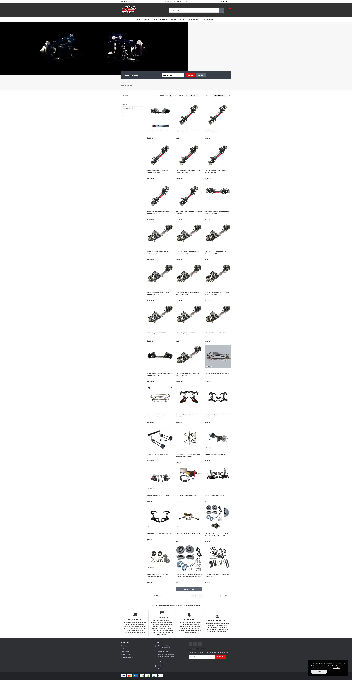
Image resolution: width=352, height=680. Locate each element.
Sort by (208, 95)
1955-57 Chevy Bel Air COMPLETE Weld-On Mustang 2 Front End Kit (187, 334)
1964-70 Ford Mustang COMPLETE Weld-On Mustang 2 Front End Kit (187, 374)
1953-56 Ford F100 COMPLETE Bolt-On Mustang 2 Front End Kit (189, 212)
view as (161, 95)
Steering (181, 19)
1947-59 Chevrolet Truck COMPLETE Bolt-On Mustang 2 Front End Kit (216, 131)
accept (319, 672)
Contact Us (220, 1)
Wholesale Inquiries (127, 657)
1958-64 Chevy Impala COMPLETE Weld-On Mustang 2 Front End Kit (158, 334)
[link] (160, 114)
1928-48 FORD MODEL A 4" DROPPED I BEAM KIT (217, 374)
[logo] (129, 10)
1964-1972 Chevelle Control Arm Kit (214, 495)
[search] (221, 10)
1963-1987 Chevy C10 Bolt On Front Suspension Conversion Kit (159, 131)
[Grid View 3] (170, 95)
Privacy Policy (125, 651)
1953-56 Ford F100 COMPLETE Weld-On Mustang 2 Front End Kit (217, 334)
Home (138, 19)
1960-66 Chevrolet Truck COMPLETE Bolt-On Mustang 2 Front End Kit (187, 131)
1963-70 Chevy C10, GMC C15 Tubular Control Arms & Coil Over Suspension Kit (188, 455)
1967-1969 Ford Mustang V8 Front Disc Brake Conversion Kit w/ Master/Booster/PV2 (217, 534)
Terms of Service (126, 654)
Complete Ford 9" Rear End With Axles (215, 454)
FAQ (122, 648)
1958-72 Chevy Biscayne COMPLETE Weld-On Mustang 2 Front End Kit (217, 293)
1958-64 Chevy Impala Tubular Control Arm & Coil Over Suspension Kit (218, 415)
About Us (124, 646)
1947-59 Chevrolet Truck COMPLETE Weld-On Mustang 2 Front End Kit (188, 252)
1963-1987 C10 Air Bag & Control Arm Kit (158, 495)
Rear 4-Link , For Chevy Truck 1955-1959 (157, 454)
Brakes (173, 19)
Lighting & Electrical (194, 19)
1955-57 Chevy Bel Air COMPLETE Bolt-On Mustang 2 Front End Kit (158, 212)
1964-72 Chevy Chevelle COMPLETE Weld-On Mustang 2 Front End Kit (188, 293)
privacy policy (336, 667)
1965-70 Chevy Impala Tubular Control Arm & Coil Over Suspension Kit (189, 415)
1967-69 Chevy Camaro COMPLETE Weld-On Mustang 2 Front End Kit (158, 293)
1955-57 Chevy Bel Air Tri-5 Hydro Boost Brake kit (188, 534)
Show (181, 95)
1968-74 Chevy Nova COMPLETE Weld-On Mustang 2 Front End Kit (216, 252)
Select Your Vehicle (131, 75)
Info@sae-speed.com (127, 1)
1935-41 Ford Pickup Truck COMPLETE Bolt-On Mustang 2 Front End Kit (217, 212)
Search (190, 75)
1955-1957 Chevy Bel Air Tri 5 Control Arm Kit (159, 533)
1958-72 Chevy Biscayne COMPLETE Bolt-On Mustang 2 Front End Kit (188, 171)
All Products (208, 19)
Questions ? (164, 661)
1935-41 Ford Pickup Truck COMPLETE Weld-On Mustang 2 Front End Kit (159, 374)
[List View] (167, 95)
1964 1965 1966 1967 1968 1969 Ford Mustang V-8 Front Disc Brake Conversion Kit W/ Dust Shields (189, 575)
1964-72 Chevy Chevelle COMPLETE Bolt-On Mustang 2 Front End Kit (158, 171)
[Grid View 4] (174, 95)
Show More (190, 589)
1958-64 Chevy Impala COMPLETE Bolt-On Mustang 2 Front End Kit (216, 171)
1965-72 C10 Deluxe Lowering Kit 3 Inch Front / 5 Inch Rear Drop (217, 575)
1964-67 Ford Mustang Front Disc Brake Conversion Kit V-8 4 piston (157, 575)
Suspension (146, 19)
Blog (227, 1)
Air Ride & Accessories (160, 19)
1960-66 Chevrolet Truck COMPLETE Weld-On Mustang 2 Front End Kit (159, 252)
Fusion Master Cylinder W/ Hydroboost (186, 495)
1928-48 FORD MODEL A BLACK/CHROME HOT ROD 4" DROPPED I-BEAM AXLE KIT (159, 415)
